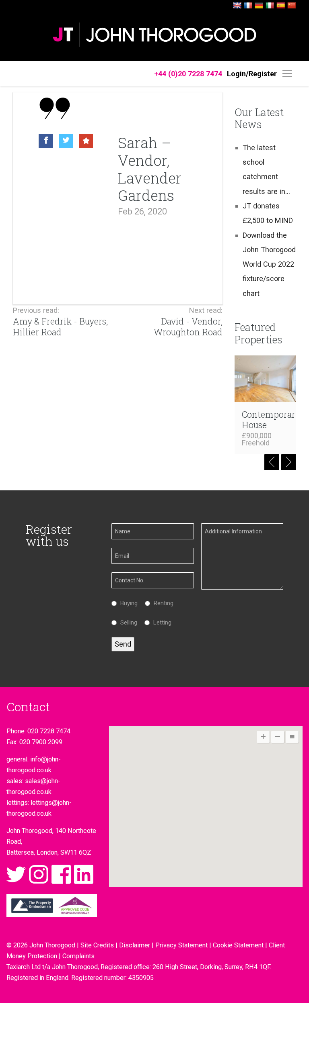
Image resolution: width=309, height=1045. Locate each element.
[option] (78, 143)
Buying (127, 603)
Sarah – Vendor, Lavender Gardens (149, 169)
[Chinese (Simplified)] (291, 6)
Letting (160, 622)
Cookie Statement (238, 945)
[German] (259, 6)
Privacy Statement (181, 945)
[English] (237, 6)
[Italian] (270, 6)
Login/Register (252, 73)
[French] (248, 6)
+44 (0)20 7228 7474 (188, 73)
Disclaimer (134, 945)
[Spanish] (280, 6)
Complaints (78, 956)
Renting (161, 603)
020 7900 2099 (40, 742)
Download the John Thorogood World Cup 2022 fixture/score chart (269, 264)
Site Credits (97, 945)
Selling (126, 622)
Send (123, 644)
